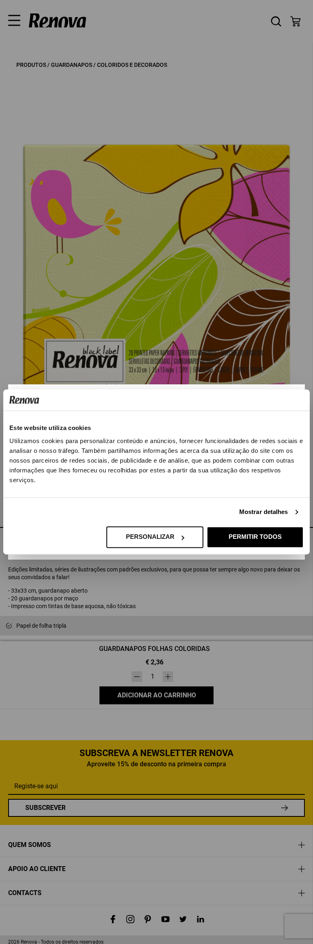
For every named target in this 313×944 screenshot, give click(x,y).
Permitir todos (255, 537)
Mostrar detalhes (263, 512)
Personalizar (150, 537)
